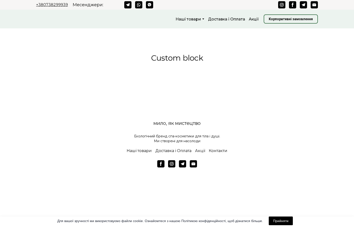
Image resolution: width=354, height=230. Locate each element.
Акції (254, 19)
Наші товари (139, 150)
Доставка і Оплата (226, 19)
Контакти (218, 150)
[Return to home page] (70, 19)
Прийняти (280, 221)
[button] (127, 4)
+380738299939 (52, 4)
